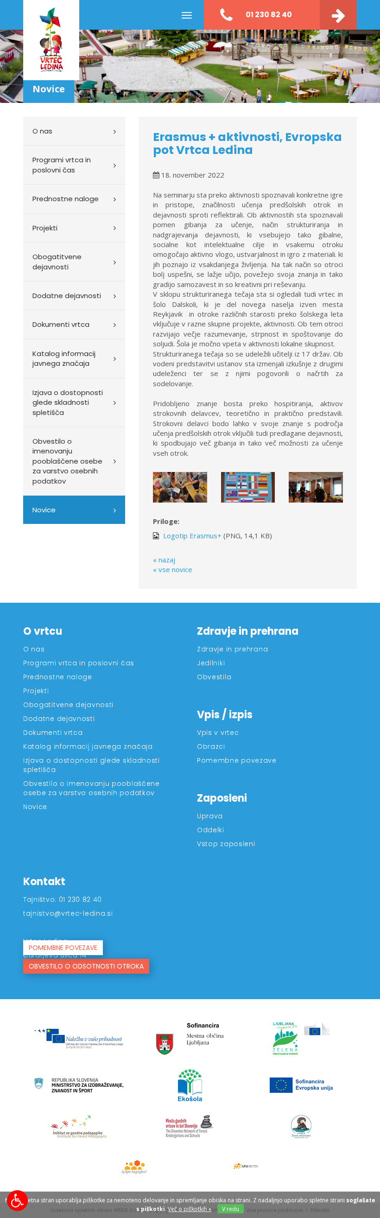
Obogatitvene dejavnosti (57, 261)
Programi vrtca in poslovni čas (61, 164)
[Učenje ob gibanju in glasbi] (316, 487)
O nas (42, 131)
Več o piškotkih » (189, 1209)
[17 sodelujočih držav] (248, 487)
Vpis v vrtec (218, 732)
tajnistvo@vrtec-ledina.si (68, 913)
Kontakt (44, 881)
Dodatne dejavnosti (66, 295)
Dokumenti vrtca (60, 324)
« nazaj (164, 559)
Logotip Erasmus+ (191, 535)
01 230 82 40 (268, 14)
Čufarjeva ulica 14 (55, 955)
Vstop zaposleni (226, 843)
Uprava (210, 816)
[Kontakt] (338, 15)
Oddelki (210, 830)
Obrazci (211, 746)
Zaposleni (222, 798)
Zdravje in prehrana (247, 631)
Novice (44, 510)
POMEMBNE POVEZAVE (63, 947)
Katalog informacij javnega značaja (63, 358)
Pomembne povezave (237, 760)
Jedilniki (211, 663)
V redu (230, 1209)
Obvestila (214, 677)
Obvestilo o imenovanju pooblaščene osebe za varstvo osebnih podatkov (67, 461)
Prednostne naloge (65, 199)
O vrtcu (42, 631)
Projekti (44, 228)
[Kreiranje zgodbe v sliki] (180, 487)
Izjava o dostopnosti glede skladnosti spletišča (67, 402)
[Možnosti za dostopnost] (17, 1200)
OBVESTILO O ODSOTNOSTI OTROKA (86, 966)
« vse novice (172, 569)
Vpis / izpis (225, 715)
